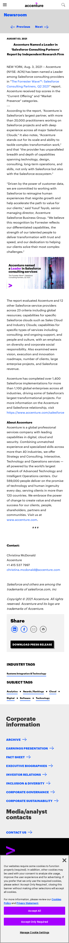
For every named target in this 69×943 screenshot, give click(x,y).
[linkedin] (14, 632)
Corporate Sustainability (29, 800)
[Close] (64, 860)
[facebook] (24, 632)
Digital (11, 698)
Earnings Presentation (27, 748)
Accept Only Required (34, 921)
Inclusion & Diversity (25, 783)
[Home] (34, 4)
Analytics (12, 691)
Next (39, 26)
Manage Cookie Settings (34, 932)
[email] (33, 632)
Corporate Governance (27, 792)
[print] (43, 632)
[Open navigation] (5, 4)
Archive (13, 739)
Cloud (52, 691)
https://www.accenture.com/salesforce (35, 412)
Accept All (34, 910)
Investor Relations (23, 774)
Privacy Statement (27, 903)
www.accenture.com (22, 520)
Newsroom (15, 15)
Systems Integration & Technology (26, 673)
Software (25, 698)
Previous (23, 26)
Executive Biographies (26, 765)
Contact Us (16, 832)
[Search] (63, 4)
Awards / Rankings (33, 691)
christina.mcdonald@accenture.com (33, 570)
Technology (43, 698)
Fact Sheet (15, 757)
